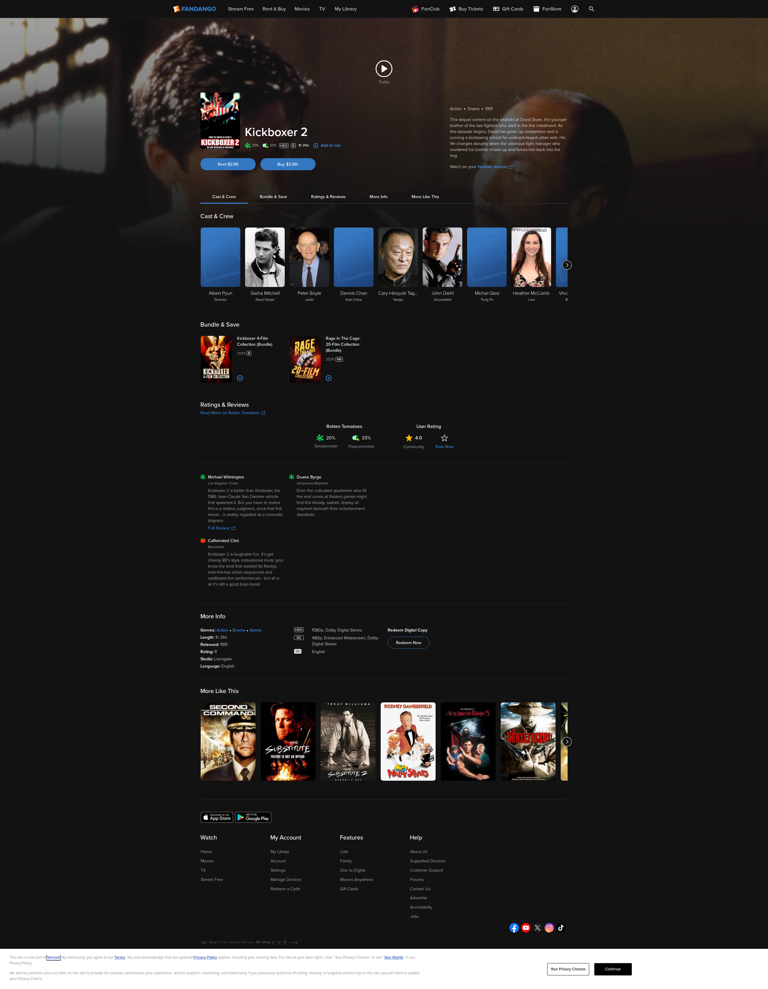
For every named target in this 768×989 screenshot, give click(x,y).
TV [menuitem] (322, 9)
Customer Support (426, 870)
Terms (119, 957)
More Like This (425, 196)
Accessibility (421, 907)
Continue (613, 969)
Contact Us (420, 888)
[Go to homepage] (195, 9)
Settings (278, 870)
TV (203, 870)
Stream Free (212, 879)
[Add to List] (240, 378)
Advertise (418, 897)
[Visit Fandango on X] (537, 928)
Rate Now (445, 446)
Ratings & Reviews (328, 196)
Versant (53, 957)
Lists (344, 851)
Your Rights (393, 957)
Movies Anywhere (356, 879)
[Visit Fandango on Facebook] (514, 928)
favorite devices (493, 166)
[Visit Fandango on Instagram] (549, 928)
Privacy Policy (205, 957)
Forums (417, 879)
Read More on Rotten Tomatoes (230, 412)
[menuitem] (508, 9)
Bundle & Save (273, 196)
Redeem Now (408, 642)
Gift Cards (349, 888)
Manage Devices (286, 879)
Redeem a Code (285, 888)
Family (346, 861)
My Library (280, 851)
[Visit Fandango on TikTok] (561, 928)
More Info (379, 196)
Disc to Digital (352, 870)
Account (278, 861)
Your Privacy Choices (568, 969)
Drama (238, 630)
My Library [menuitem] (346, 9)
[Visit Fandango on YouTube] (526, 928)
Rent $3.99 (228, 164)
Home (206, 851)
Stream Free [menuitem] (241, 9)
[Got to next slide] (566, 265)
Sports (256, 630)
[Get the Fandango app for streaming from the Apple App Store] (216, 817)
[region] (384, 969)
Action (222, 630)
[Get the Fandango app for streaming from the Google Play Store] (253, 817)
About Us (418, 851)
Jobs (414, 916)
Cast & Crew (224, 196)
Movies (207, 861)
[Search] (592, 9)
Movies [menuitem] (302, 9)
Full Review (218, 528)
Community (414, 446)
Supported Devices (427, 861)
